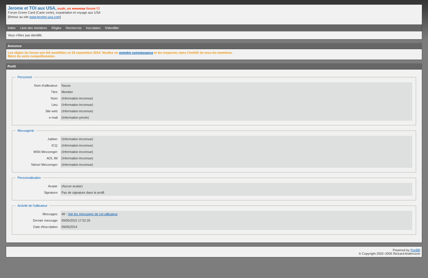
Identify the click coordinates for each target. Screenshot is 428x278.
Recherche (74, 28)
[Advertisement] (352, 14)
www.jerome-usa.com (44, 17)
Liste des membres (33, 28)
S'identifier (112, 28)
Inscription (93, 28)
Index (12, 28)
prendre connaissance (136, 52)
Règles (56, 28)
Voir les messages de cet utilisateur (93, 214)
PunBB (415, 250)
